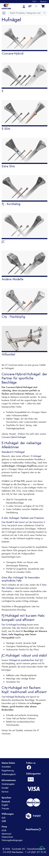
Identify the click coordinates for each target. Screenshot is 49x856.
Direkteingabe (8, 784)
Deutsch (43, 1)
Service (5, 791)
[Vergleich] (30, 6)
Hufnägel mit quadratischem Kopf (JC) (26, 660)
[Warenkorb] (43, 6)
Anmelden (6, 766)
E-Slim (6, 128)
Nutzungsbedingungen (12, 840)
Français (5, 808)
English (5, 805)
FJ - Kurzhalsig (11, 204)
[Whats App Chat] (42, 848)
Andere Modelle (12, 279)
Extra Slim (8, 166)
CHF (34, 1)
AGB (4, 830)
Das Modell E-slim (10, 522)
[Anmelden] (24, 6)
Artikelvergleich (9, 774)
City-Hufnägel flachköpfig (14, 696)
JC (3, 241)
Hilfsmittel (8, 354)
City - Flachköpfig (13, 317)
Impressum (6, 833)
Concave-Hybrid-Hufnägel (14, 437)
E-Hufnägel (36, 456)
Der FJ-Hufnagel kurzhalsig (14, 624)
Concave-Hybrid (12, 53)
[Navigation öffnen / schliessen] (5, 13)
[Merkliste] (36, 6)
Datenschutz (7, 837)
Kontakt (5, 787)
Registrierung (8, 770)
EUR (3, 817)
